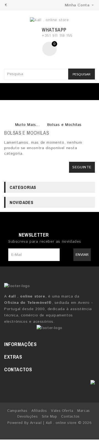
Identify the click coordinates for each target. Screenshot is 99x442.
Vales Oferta (62, 410)
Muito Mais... (27, 124)
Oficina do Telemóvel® (28, 302)
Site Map (49, 416)
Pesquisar (81, 74)
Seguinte (82, 167)
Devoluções (27, 416)
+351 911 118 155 (57, 35)
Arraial (36, 423)
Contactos (70, 416)
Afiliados (39, 410)
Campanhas (17, 410)
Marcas (83, 410)
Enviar (82, 254)
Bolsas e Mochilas (64, 124)
